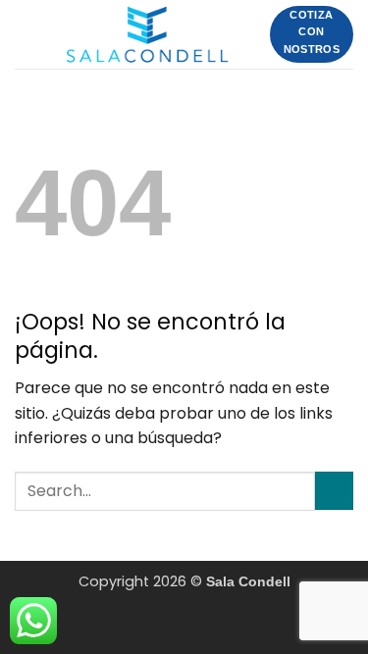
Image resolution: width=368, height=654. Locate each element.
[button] (26, 34)
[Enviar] (334, 491)
